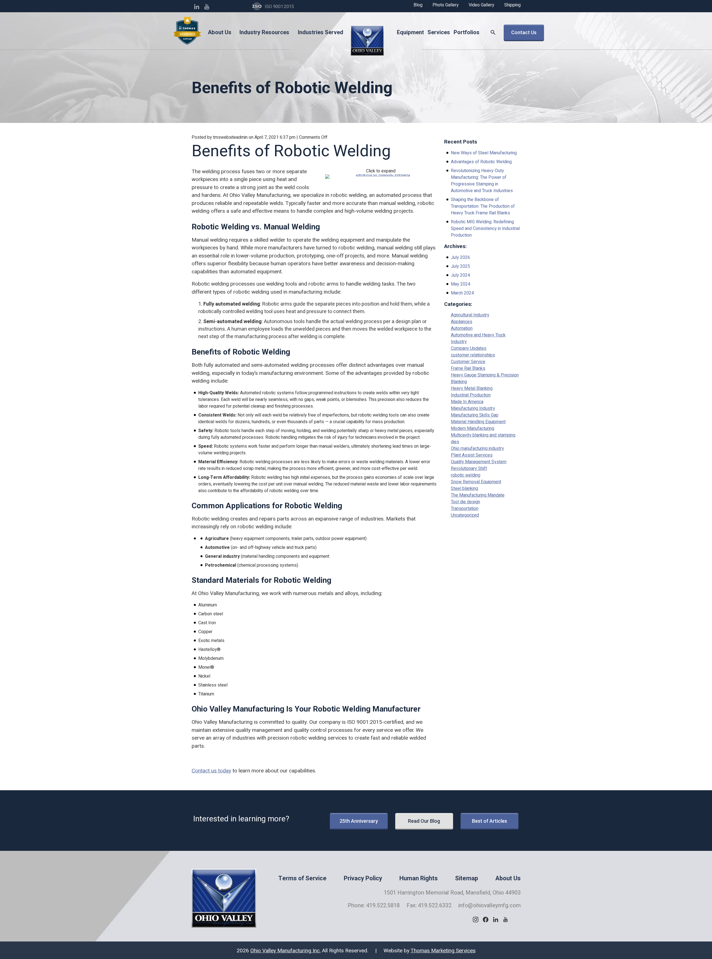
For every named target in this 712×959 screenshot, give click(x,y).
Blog (418, 5)
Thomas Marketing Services (443, 951)
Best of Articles (489, 821)
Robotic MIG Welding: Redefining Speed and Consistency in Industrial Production (485, 229)
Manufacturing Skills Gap (474, 415)
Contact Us (524, 32)
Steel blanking (464, 488)
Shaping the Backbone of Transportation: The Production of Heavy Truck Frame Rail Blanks (483, 206)
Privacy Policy (363, 878)
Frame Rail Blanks (468, 368)
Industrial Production (471, 395)
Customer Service (468, 361)
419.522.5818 (383, 905)
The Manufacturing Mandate (478, 495)
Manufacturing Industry (473, 408)
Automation (462, 328)
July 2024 (460, 275)
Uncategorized (465, 515)
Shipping (512, 5)
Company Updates (468, 348)
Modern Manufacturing (472, 428)
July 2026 (460, 257)
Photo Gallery (445, 5)
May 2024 (460, 284)
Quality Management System (478, 462)
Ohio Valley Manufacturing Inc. (285, 951)
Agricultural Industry (470, 315)
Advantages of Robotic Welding (481, 161)
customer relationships (473, 355)
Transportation (464, 508)
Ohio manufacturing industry (477, 448)
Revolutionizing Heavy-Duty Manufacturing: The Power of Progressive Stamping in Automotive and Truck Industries (482, 180)
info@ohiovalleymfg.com (489, 905)
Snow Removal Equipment (476, 482)
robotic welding (465, 475)
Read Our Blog (424, 821)
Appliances (461, 321)
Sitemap (466, 878)
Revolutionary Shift (469, 468)
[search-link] (492, 32)
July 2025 (460, 266)
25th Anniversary (359, 821)
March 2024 (462, 293)
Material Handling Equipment (478, 421)
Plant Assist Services (472, 455)
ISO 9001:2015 (279, 6)
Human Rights (418, 878)
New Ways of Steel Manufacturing (484, 153)
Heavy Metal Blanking (472, 388)
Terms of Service (302, 878)
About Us (508, 878)
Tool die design (465, 502)
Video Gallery (481, 5)
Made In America (467, 401)
